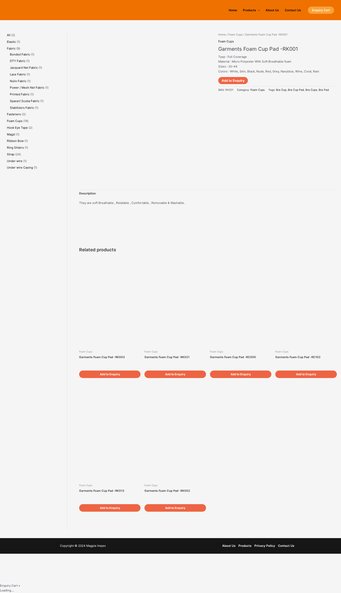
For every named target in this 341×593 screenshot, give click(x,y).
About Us (272, 10)
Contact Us (293, 10)
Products (249, 10)
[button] (321, 10)
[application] (258, 10)
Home (233, 10)
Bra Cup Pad (296, 89)
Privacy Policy (264, 546)
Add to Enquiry (233, 81)
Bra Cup (281, 89)
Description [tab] (87, 193)
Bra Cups (311, 89)
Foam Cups (235, 34)
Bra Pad (324, 89)
